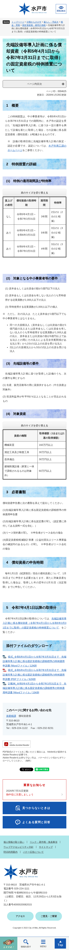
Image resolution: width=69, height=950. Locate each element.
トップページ (18, 22)
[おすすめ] (8, 943)
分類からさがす (34, 22)
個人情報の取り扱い (14, 842)
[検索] (26, 943)
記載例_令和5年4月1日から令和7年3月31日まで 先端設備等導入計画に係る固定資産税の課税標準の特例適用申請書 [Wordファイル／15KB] (34, 688)
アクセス (20, 916)
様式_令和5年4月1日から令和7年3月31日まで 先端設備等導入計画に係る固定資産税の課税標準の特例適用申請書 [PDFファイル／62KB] (34, 674)
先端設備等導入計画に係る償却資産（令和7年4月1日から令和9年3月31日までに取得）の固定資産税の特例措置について (34, 623)
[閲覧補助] (61, 9)
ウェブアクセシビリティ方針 (18, 847)
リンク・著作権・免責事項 (43, 842)
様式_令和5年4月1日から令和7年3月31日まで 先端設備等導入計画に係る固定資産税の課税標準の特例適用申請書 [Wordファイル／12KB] (34, 661)
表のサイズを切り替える (34, 192)
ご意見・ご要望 (49, 916)
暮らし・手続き (51, 22)
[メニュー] (43, 943)
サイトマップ (46, 847)
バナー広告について (33, 852)
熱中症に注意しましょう (19, 794)
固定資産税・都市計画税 (34, 25)
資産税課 (11, 715)
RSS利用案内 (11, 852)
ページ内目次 (34, 83)
